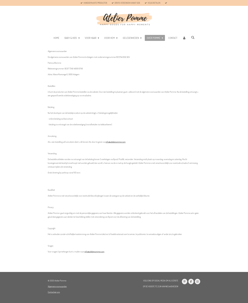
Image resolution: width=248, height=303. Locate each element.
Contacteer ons (54, 292)
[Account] (184, 38)
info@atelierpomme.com (116, 142)
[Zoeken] (192, 37)
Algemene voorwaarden (57, 286)
